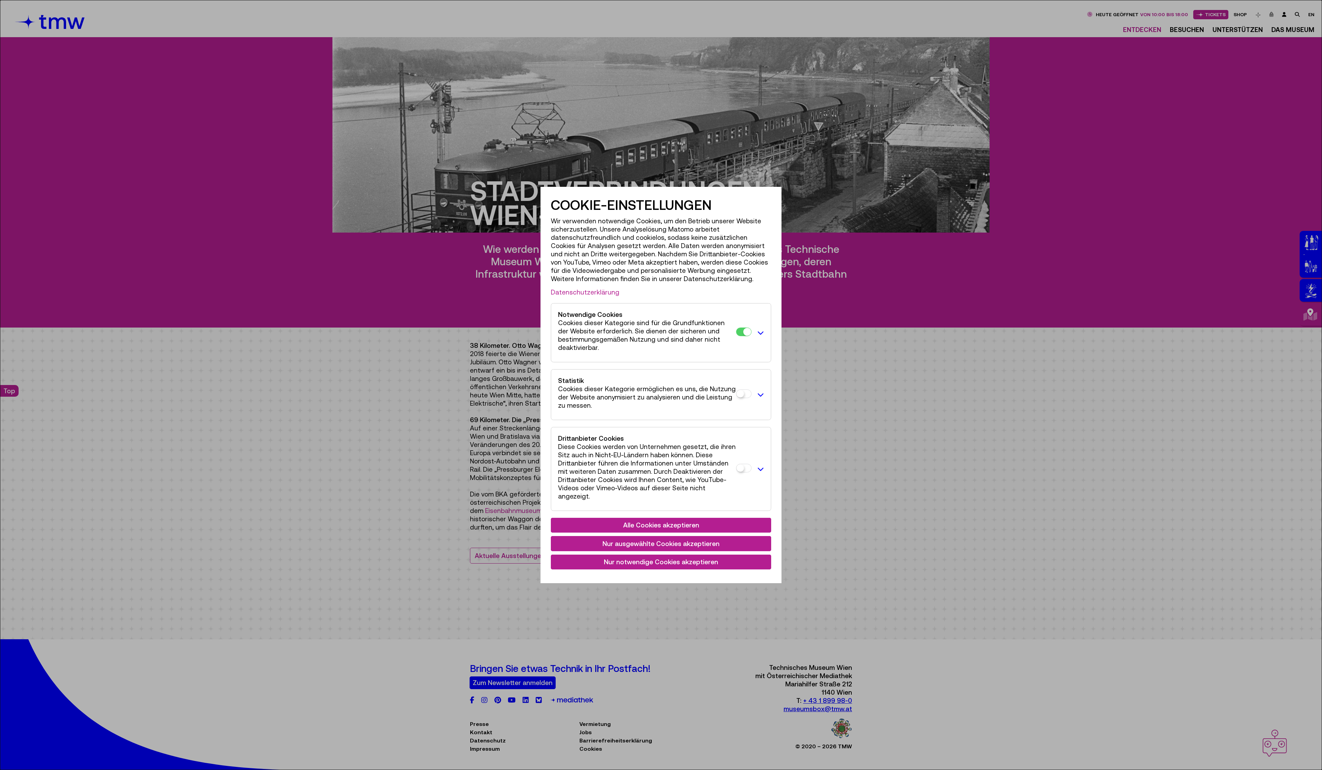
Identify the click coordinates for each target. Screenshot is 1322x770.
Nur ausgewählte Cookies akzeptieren (661, 543)
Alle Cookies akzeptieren (661, 525)
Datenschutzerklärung (585, 292)
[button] (759, 333)
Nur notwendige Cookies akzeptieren (661, 562)
